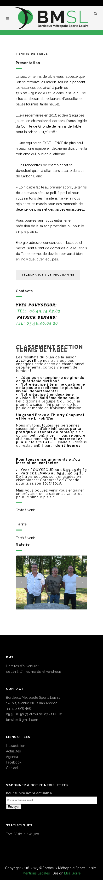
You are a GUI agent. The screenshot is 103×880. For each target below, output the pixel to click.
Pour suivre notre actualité (29, 793)
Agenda (12, 757)
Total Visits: (15, 834)
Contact (12, 768)
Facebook (13, 762)
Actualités (13, 751)
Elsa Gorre (72, 873)
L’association (15, 746)
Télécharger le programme (48, 274)
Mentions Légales (36, 873)
